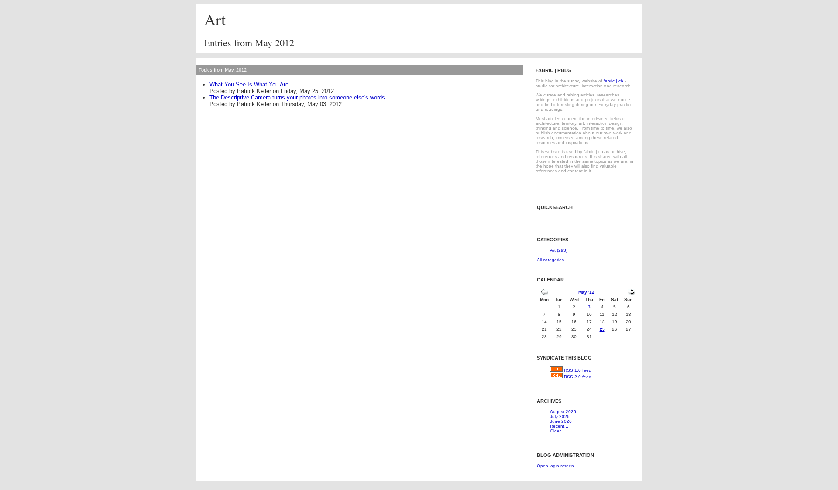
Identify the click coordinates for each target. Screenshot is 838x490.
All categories (550, 259)
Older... (557, 430)
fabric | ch (613, 81)
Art (215, 19)
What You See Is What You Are (249, 84)
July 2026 (560, 416)
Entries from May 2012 (249, 42)
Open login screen (555, 465)
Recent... (559, 426)
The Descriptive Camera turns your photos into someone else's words (297, 97)
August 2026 (563, 411)
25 (602, 329)
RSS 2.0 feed (577, 376)
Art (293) (558, 250)
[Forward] (631, 293)
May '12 (586, 292)
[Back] (544, 293)
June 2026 (561, 421)
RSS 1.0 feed (577, 370)
